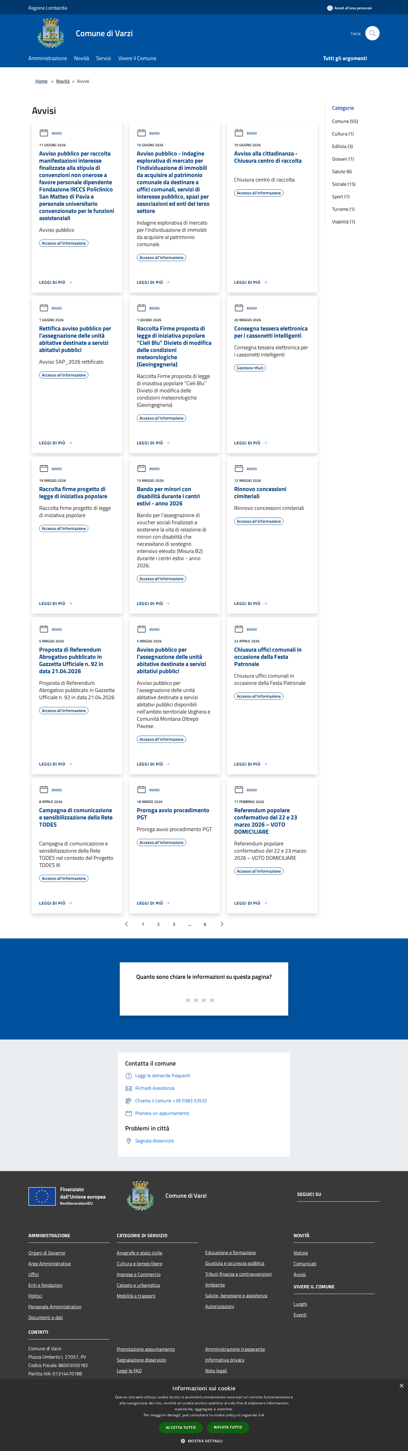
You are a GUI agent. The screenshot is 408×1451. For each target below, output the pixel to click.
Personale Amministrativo (54, 1306)
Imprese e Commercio (138, 1274)
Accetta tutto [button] (181, 1427)
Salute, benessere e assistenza (236, 1295)
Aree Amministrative (49, 1263)
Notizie (301, 1252)
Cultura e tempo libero (139, 1263)
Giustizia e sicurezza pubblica (234, 1263)
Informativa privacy (225, 1359)
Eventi (300, 1314)
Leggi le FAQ (129, 1370)
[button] (204, 1441)
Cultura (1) (343, 133)
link (261, 1415)
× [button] (401, 1386)
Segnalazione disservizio (141, 1359)
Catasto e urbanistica (138, 1285)
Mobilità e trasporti (136, 1295)
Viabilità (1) (343, 221)
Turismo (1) (343, 209)
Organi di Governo (46, 1252)
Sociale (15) (343, 184)
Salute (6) (342, 171)
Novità (63, 81)
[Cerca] (372, 33)
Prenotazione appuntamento (146, 1349)
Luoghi (300, 1303)
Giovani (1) (343, 158)
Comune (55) (345, 121)
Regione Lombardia (47, 7)
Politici (35, 1295)
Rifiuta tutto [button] (228, 1427)
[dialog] (204, 1415)
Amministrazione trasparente (235, 1349)
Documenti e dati (45, 1317)
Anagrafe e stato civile (139, 1252)
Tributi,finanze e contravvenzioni (238, 1274)
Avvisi (57, 133)
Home (41, 81)
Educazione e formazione (230, 1252)
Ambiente (215, 1284)
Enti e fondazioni (45, 1285)
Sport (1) (340, 196)
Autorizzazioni (219, 1306)
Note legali (216, 1370)
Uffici (33, 1274)
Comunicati (305, 1263)
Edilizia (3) (342, 146)
